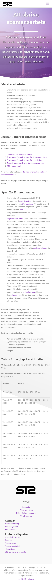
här (21, 210)
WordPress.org (26, 516)
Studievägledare (11, 527)
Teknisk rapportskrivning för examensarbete (25, 163)
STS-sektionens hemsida (15, 552)
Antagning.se (10, 543)
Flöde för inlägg (26, 510)
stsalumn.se (16, 295)
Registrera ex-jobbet (15, 219)
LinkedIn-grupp (29, 292)
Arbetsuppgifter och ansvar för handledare (25, 160)
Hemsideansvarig (12, 524)
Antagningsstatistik (12, 546)
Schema (8, 540)
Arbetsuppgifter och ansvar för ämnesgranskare (27, 157)
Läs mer (31, 579)
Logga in (26, 507)
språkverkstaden (40, 248)
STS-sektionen (11, 529)
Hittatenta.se (10, 549)
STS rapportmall (14, 166)
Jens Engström (25, 201)
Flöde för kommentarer (26, 513)
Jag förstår (22, 579)
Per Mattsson (27, 204)
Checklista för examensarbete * (20, 154)
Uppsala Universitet (13, 537)
